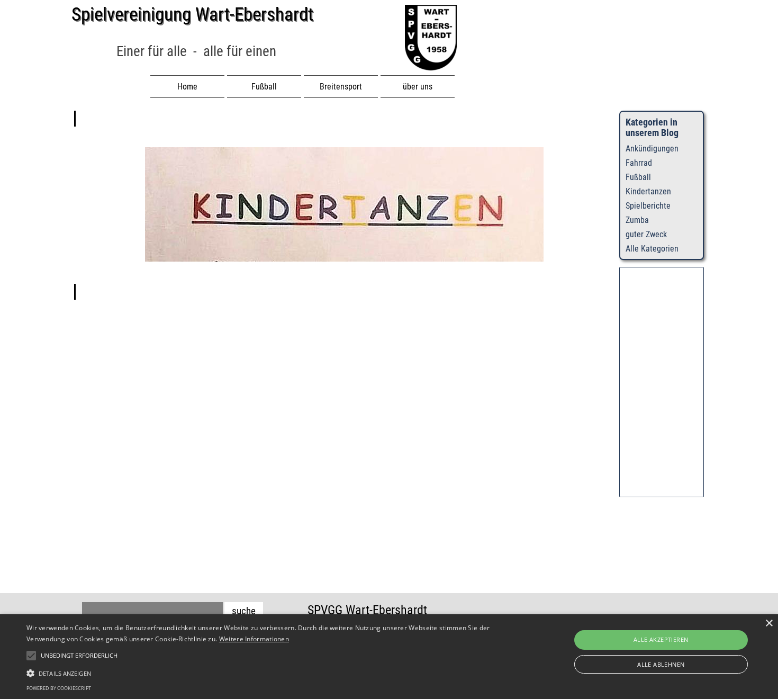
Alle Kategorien (652, 249)
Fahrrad (639, 163)
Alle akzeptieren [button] (661, 639)
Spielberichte (648, 206)
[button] (262, 672)
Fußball (638, 177)
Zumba (637, 220)
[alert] (389, 656)
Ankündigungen (652, 149)
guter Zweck (646, 234)
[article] (344, 205)
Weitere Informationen (254, 638)
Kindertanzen (648, 191)
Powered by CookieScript (58, 688)
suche (244, 611)
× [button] (769, 624)
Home (187, 87)
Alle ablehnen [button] (660, 664)
